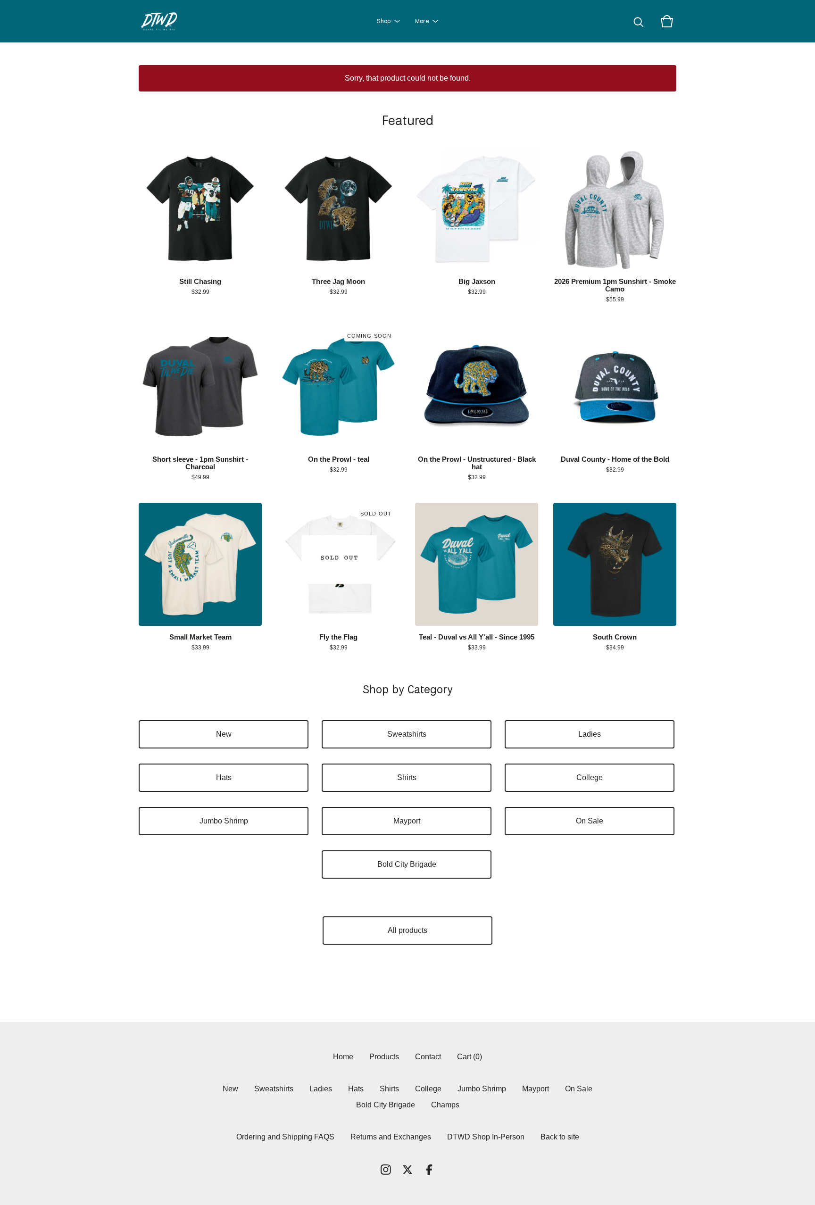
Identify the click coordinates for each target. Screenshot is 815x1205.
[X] (407, 1170)
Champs (445, 1105)
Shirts (406, 777)
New (224, 734)
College (589, 777)
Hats (224, 777)
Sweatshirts (406, 734)
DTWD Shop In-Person (485, 1137)
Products (384, 1057)
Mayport (406, 821)
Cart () (469, 1057)
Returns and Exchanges (390, 1137)
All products (407, 930)
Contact (428, 1057)
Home (343, 1057)
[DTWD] (163, 21)
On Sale (589, 821)
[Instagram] (386, 1170)
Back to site (560, 1137)
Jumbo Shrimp (224, 821)
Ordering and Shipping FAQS (285, 1137)
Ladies (589, 734)
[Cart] (666, 21)
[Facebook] (429, 1170)
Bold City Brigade (406, 864)
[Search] (638, 21)
